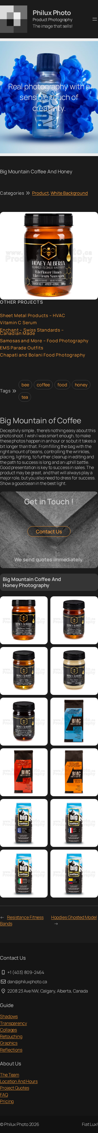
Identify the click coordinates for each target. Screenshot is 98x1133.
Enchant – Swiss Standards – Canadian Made (32, 331)
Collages (8, 1030)
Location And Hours (19, 1081)
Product (40, 193)
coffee (43, 385)
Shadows (9, 1016)
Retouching (11, 1036)
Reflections (11, 1050)
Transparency (13, 1023)
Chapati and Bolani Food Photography (42, 355)
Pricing (7, 1101)
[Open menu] (94, 19)
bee (25, 385)
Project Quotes (14, 1088)
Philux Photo (52, 12)
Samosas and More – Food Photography (44, 341)
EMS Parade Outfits (21, 348)
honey (81, 385)
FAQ (4, 1095)
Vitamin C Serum (18, 322)
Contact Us (49, 531)
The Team (9, 1075)
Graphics (8, 1043)
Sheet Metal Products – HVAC (32, 315)
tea (25, 397)
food (62, 385)
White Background (69, 193)
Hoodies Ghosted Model (74, 917)
